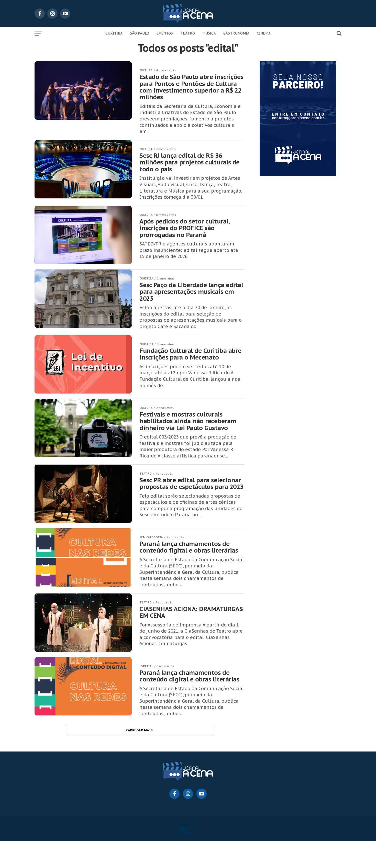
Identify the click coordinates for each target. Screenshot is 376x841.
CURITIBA (114, 33)
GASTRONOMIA (236, 33)
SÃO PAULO (139, 33)
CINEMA (264, 33)
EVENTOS (165, 33)
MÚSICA (209, 33)
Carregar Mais (139, 730)
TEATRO (187, 33)
